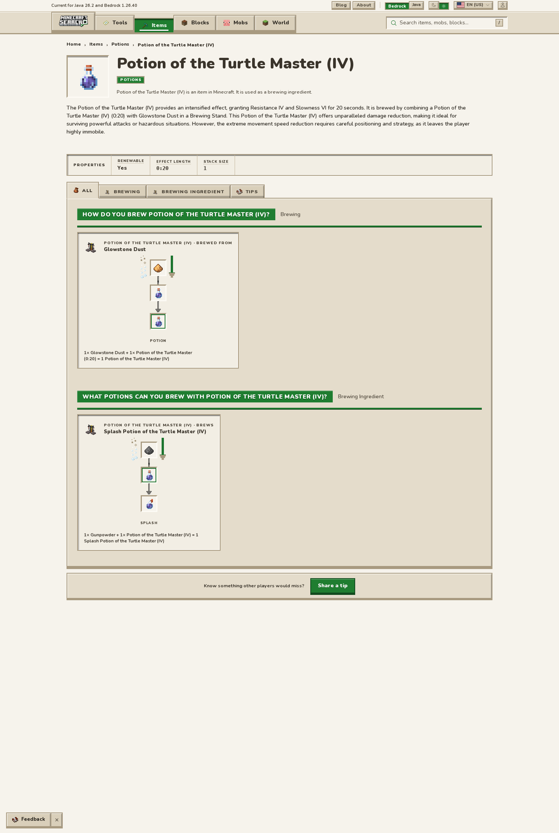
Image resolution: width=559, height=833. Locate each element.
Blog (341, 5)
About (364, 5)
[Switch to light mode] (443, 6)
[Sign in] (503, 5)
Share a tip (333, 585)
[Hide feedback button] (57, 819)
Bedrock (397, 6)
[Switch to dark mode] (434, 5)
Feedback (33, 819)
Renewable (131, 160)
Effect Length (173, 161)
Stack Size (216, 161)
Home (74, 44)
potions (120, 44)
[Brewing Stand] (91, 246)
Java (416, 5)
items (96, 44)
